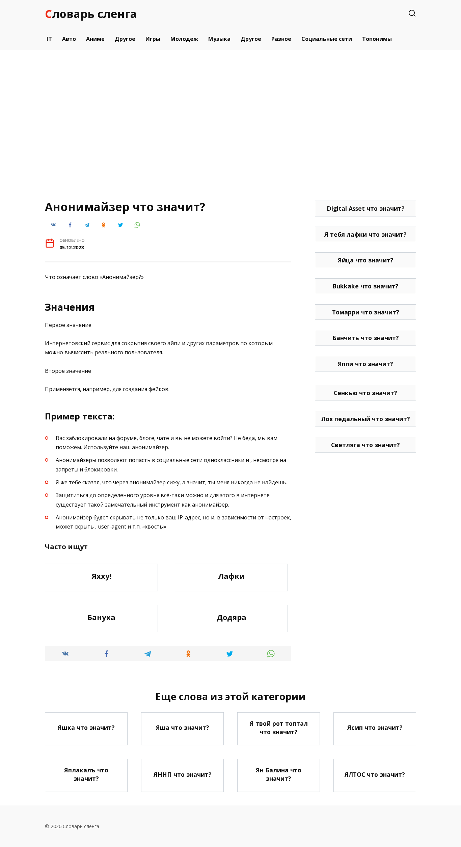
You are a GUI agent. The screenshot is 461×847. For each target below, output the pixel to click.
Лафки (231, 576)
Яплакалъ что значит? (86, 774)
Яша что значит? (182, 727)
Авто (69, 39)
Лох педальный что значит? (365, 419)
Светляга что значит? (365, 445)
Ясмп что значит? (375, 727)
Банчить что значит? (365, 338)
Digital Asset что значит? (366, 208)
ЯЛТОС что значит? (375, 774)
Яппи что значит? (365, 364)
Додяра (231, 617)
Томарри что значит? (365, 312)
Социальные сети (326, 39)
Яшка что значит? (86, 727)
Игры (152, 39)
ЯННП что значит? (183, 774)
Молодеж (184, 39)
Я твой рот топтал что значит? (279, 727)
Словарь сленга (91, 13)
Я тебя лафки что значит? (365, 234)
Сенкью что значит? (365, 393)
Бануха (101, 617)
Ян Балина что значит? (278, 774)
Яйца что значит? (366, 260)
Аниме (95, 39)
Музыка (219, 39)
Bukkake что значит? (365, 286)
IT (49, 39)
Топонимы (377, 39)
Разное (281, 39)
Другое (125, 39)
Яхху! (101, 576)
